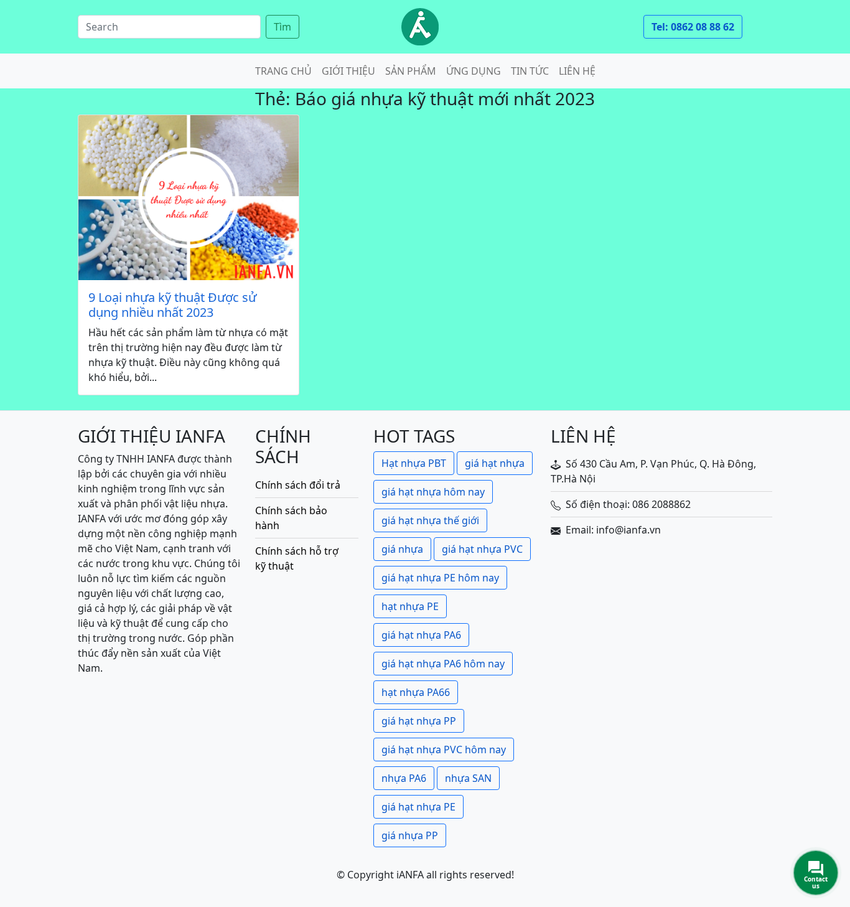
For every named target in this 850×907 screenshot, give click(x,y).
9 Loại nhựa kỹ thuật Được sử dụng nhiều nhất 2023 (172, 305)
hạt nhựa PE (410, 606)
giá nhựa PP (409, 835)
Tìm (282, 27)
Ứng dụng (473, 71)
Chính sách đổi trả (297, 485)
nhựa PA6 (403, 778)
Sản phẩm (410, 71)
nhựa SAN (468, 778)
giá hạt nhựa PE (418, 807)
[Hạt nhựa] (420, 27)
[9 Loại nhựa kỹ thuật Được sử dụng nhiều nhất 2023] (188, 197)
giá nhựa (402, 549)
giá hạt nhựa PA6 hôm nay (443, 663)
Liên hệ (577, 71)
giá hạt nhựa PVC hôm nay (443, 749)
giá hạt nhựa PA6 (421, 635)
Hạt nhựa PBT (413, 463)
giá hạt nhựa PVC (482, 549)
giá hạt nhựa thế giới (430, 520)
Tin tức (530, 71)
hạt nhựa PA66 (415, 692)
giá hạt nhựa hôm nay (433, 492)
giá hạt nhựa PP (418, 721)
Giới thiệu (348, 71)
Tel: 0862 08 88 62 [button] (693, 27)
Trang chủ (283, 71)
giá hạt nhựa (495, 463)
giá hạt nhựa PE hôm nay (440, 578)
